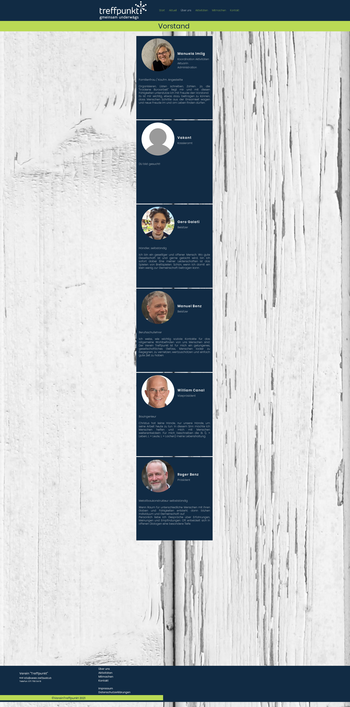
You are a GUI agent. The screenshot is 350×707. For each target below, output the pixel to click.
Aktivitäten (105, 673)
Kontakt (103, 680)
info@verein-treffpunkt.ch (37, 677)
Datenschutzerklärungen (114, 692)
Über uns (104, 669)
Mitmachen (105, 677)
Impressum (105, 688)
